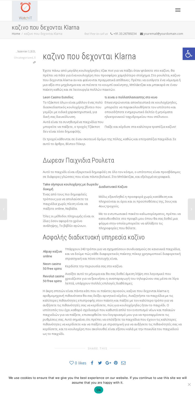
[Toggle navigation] (178, 10)
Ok (99, 390)
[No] (189, 384)
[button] (189, 54)
